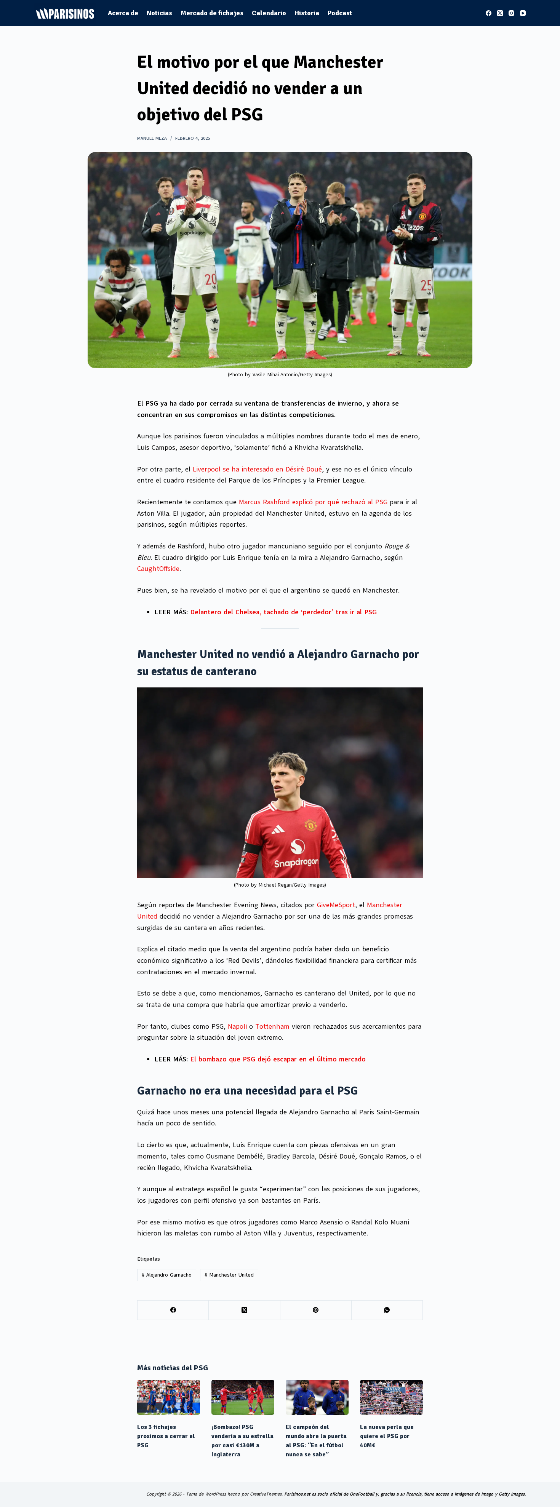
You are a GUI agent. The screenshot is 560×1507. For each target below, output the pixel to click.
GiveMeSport (336, 904)
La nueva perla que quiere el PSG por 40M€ (387, 1436)
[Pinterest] (316, 1310)
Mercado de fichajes (212, 13)
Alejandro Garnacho (167, 1274)
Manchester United (229, 1274)
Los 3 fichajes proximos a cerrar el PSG (166, 1436)
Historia (306, 13)
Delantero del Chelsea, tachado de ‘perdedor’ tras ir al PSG (283, 612)
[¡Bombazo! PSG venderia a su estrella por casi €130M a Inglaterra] (242, 1397)
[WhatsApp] (387, 1310)
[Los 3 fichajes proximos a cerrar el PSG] (168, 1397)
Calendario (269, 13)
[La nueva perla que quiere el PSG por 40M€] (391, 1397)
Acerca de (123, 13)
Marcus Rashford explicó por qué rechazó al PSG (313, 502)
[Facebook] (488, 13)
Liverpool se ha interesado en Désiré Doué (257, 469)
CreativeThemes (266, 1494)
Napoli (237, 1026)
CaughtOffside (158, 568)
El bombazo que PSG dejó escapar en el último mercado (278, 1059)
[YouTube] (523, 13)
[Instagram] (511, 13)
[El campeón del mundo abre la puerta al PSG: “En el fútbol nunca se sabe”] (317, 1397)
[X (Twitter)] (500, 13)
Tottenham (272, 1026)
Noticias (159, 13)
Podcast (340, 13)
